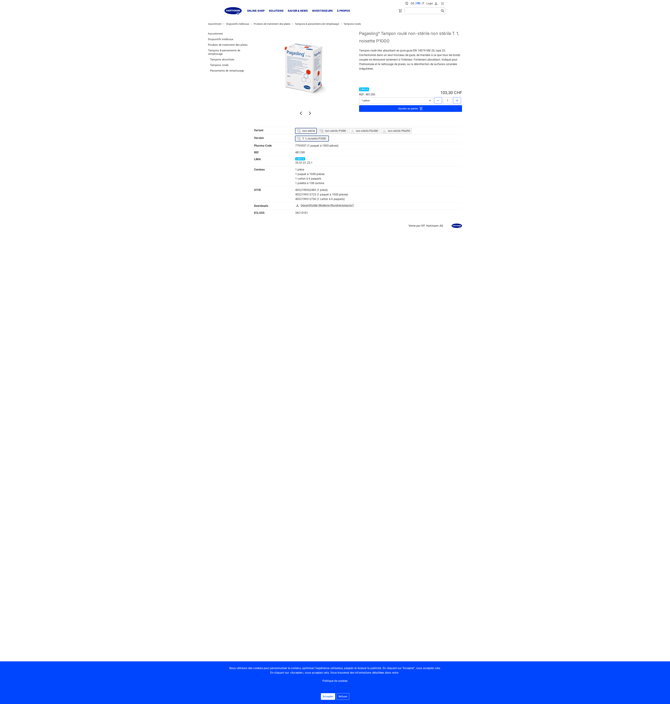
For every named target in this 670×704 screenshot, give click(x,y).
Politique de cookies (335, 681)
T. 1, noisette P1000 (314, 138)
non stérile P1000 (335, 130)
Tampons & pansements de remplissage (317, 24)
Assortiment (215, 24)
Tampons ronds (352, 24)
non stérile (308, 130)
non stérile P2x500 (367, 130)
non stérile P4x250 (399, 130)
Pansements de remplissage (227, 70)
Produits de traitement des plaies (272, 24)
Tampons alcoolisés (222, 59)
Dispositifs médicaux (237, 24)
